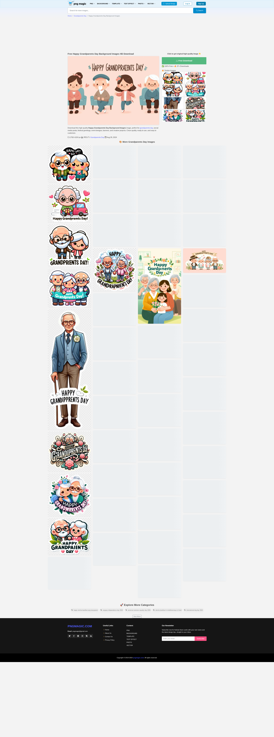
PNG (128, 630)
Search (200, 10)
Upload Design (170, 3)
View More (137, 616)
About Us (108, 633)
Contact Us (109, 636)
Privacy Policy (109, 640)
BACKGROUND (132, 633)
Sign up (201, 3)
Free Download (185, 61)
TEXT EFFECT (132, 639)
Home (70, 16)
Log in (187, 3)
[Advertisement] (137, 35)
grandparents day (146, 128)
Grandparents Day (80, 16)
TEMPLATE (130, 636)
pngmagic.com (80, 626)
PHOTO (129, 642)
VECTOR (130, 645)
